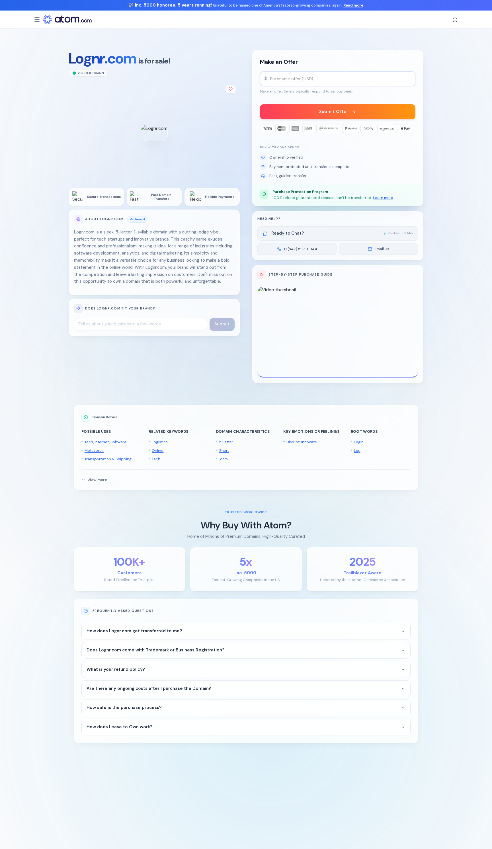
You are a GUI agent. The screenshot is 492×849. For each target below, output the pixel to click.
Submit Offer (333, 111)
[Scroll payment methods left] (264, 128)
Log (357, 450)
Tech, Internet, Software (105, 442)
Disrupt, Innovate (301, 442)
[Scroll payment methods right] (411, 128)
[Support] (455, 20)
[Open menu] (37, 20)
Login (359, 442)
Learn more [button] (383, 197)
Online (157, 450)
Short (224, 450)
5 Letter (226, 442)
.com (223, 459)
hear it (140, 219)
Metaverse (94, 450)
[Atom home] (67, 19)
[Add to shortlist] (231, 89)
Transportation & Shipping (108, 459)
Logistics (160, 442)
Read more (353, 5)
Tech (156, 459)
